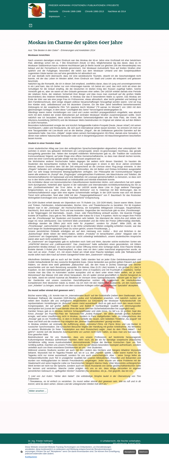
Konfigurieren (31, 457)
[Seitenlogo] (36, 10)
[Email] (30, 25)
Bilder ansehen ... (38, 391)
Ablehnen (143, 452)
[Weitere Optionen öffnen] (64, 16)
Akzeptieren (129, 452)
